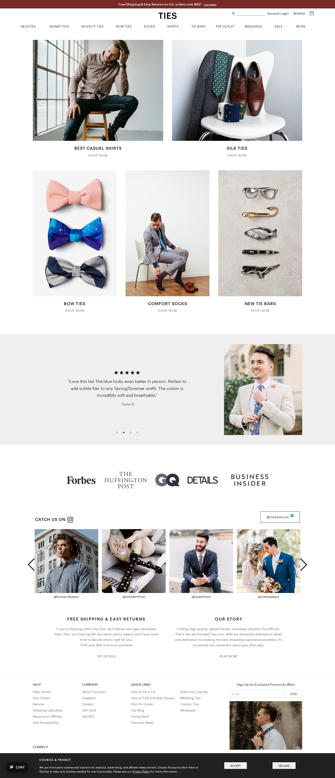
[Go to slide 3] (132, 434)
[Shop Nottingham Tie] (263, 389)
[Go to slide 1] (118, 434)
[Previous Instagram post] (31, 563)
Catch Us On (51, 519)
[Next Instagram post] (303, 563)
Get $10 (88, 716)
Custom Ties (189, 704)
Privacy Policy (141, 771)
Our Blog (137, 710)
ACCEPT (235, 765)
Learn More (210, 4)
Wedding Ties (190, 698)
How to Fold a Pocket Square (152, 698)
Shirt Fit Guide (142, 704)
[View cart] (312, 13)
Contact (88, 704)
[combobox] (251, 13)
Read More (228, 656)
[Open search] (233, 13)
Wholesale (188, 710)
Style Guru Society (194, 692)
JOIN (293, 694)
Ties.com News (142, 722)
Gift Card (89, 710)
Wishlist (299, 13)
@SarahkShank (201, 596)
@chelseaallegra (268, 596)
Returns (38, 704)
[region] (167, 389)
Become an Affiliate (47, 716)
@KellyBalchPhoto (134, 596)
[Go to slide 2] (125, 434)
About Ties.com (94, 692)
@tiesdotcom (278, 517)
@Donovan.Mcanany (66, 596)
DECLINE (284, 765)
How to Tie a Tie (143, 692)
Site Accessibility (46, 722)
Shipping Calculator (48, 710)
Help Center (42, 692)
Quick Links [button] (141, 684)
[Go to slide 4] (139, 434)
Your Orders (41, 698)
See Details (106, 656)
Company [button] (90, 684)
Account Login (278, 13)
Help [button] (37, 684)
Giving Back (140, 716)
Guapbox (89, 698)
